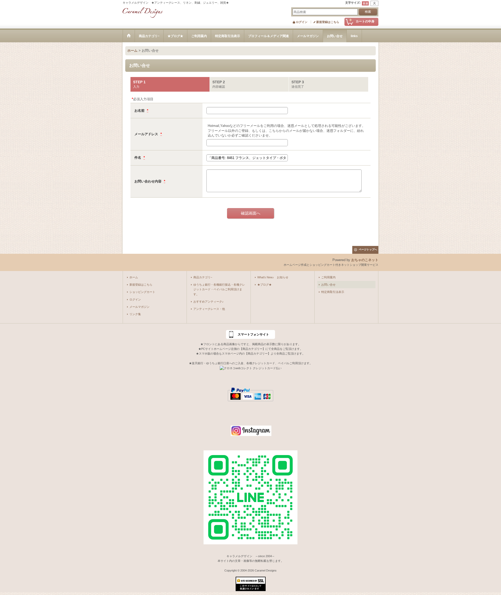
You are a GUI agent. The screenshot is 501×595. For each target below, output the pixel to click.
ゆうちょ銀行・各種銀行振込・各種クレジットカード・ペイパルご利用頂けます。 (219, 289)
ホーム (133, 277)
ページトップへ (368, 249)
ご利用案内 (328, 277)
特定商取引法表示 (332, 291)
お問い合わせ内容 (148, 181)
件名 (138, 158)
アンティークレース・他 (209, 308)
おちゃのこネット (364, 260)
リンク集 (135, 314)
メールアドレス (146, 134)
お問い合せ (328, 284)
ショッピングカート (142, 291)
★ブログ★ (264, 284)
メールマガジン (139, 306)
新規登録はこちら (327, 21)
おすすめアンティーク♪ (208, 301)
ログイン (301, 21)
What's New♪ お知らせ (272, 277)
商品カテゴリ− (202, 277)
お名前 (140, 111)
